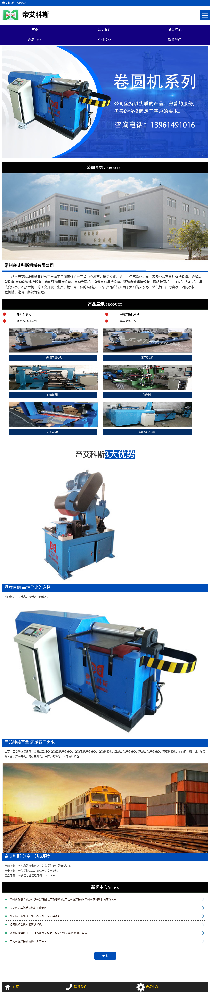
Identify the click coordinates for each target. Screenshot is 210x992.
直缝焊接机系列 (129, 314)
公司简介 (105, 29)
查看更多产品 (128, 321)
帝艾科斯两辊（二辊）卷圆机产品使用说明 (35, 916)
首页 (35, 29)
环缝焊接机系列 (27, 321)
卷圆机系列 (24, 314)
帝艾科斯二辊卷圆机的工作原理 (28, 907)
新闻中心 (175, 29)
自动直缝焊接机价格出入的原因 (28, 941)
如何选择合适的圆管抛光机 (26, 924)
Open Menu (205, 15)
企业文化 (104, 40)
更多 (105, 956)
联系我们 (174, 40)
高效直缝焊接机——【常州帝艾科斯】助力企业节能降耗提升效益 (48, 932)
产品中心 (35, 40)
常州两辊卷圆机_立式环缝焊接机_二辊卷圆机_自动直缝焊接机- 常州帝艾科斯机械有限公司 (63, 899)
